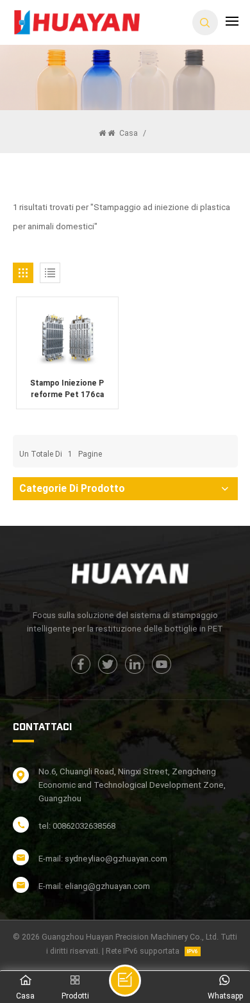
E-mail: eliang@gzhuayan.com (94, 886)
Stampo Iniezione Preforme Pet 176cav (67, 389)
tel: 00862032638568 (76, 826)
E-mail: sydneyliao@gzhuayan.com (102, 858)
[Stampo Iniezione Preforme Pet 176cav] (67, 336)
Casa (127, 133)
